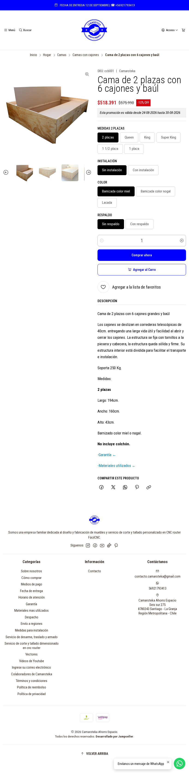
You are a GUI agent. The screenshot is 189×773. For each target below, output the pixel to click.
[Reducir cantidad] (102, 240)
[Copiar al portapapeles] (149, 487)
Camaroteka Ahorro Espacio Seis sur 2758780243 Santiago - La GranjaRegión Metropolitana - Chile (157, 606)
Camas (61, 55)
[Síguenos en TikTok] (109, 545)
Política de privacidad (32, 694)
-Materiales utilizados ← (116, 465)
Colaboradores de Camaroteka (31, 674)
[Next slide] (88, 172)
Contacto (94, 571)
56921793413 (157, 588)
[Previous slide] (6, 172)
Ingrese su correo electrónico (31, 667)
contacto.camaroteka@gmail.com (157, 576)
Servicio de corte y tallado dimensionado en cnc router (32, 645)
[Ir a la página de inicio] (94, 30)
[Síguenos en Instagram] (88, 545)
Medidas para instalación (31, 630)
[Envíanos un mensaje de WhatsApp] (179, 763)
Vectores (31, 654)
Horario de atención (31, 597)
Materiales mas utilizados (31, 610)
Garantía (31, 604)
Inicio (33, 55)
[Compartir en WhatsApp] (125, 487)
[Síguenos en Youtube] (102, 545)
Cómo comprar (31, 578)
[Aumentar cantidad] (181, 240)
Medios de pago (31, 584)
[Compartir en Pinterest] (137, 487)
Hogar (47, 55)
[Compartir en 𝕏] (113, 487)
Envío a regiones (31, 624)
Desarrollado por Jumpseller (114, 736)
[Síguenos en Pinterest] (116, 545)
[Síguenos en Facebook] (95, 545)
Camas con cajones (86, 55)
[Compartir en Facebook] (101, 487)
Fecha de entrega (31, 591)
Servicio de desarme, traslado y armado (32, 637)
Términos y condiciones (31, 681)
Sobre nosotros (31, 571)
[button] (94, 754)
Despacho (31, 617)
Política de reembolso (31, 687)
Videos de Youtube (31, 661)
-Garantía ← (106, 454)
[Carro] (183, 30)
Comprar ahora (142, 255)
